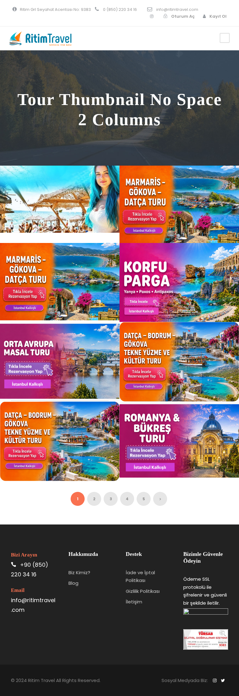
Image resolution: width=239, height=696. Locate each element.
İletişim (134, 601)
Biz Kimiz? (79, 572)
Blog (73, 583)
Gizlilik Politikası (143, 591)
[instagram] (151, 16)
